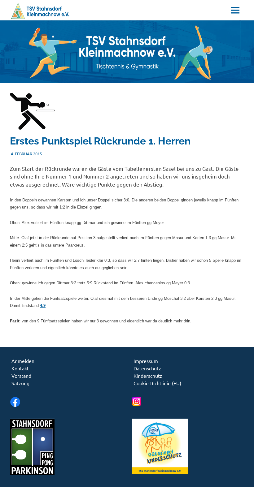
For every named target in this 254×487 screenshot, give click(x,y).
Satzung (20, 383)
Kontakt (20, 368)
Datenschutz (147, 368)
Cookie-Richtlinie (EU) (157, 383)
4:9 (43, 305)
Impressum (146, 361)
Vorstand (21, 376)
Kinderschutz (148, 376)
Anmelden (22, 361)
